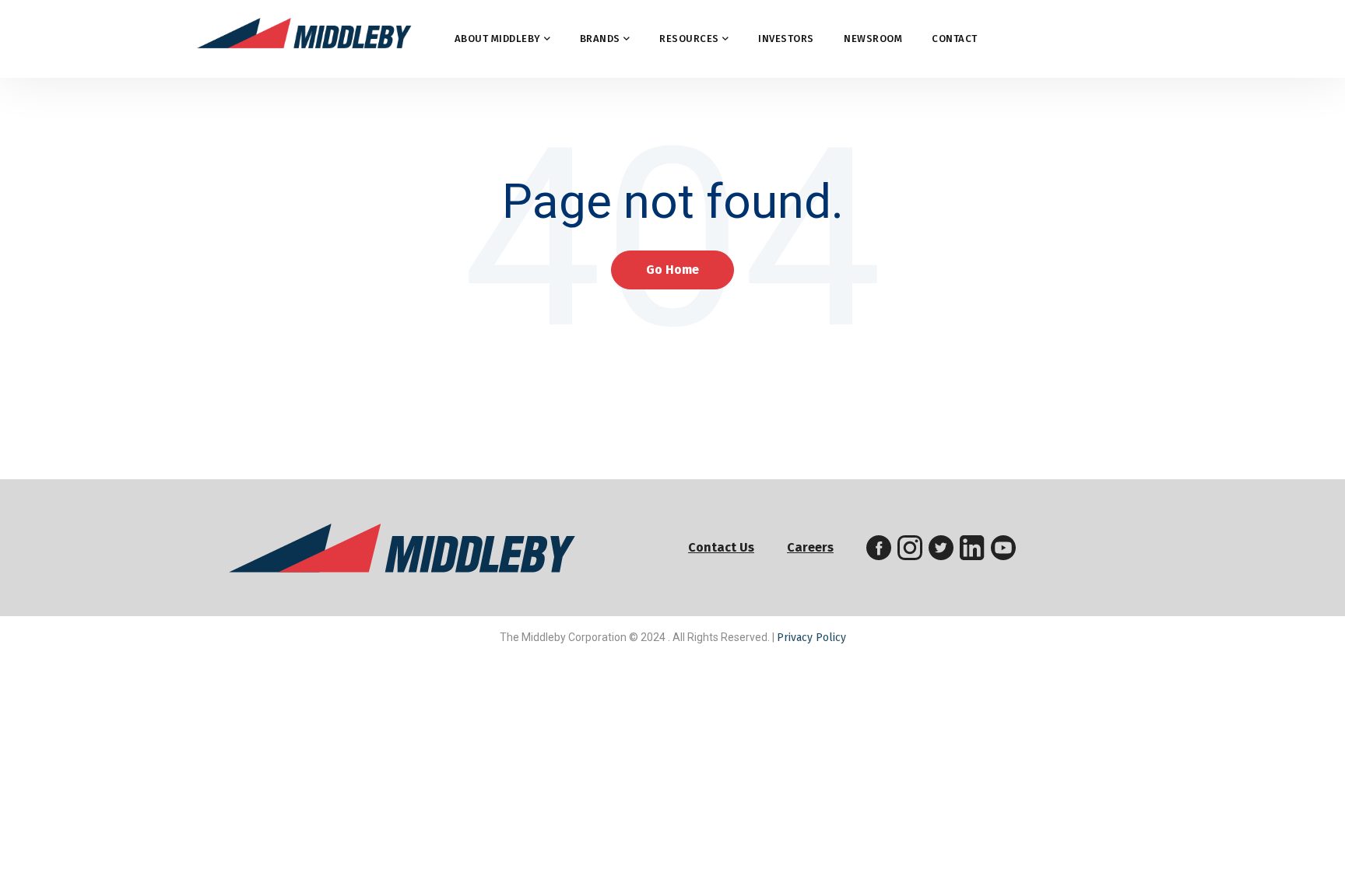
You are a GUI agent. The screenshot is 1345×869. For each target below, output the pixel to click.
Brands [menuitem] (600, 38)
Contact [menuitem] (955, 38)
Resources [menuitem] (689, 38)
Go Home (672, 269)
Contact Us (721, 547)
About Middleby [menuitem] (498, 38)
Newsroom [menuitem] (873, 38)
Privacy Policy (811, 637)
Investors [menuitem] (786, 38)
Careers (810, 547)
